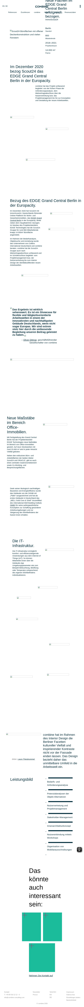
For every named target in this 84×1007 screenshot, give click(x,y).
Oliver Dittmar (30, 340)
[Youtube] (39, 997)
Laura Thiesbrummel (26, 759)
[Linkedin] (34, 997)
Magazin (47, 12)
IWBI (13, 505)
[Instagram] (37, 997)
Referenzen (12, 12)
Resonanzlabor (70, 12)
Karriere (58, 12)
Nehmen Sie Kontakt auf (41, 975)
